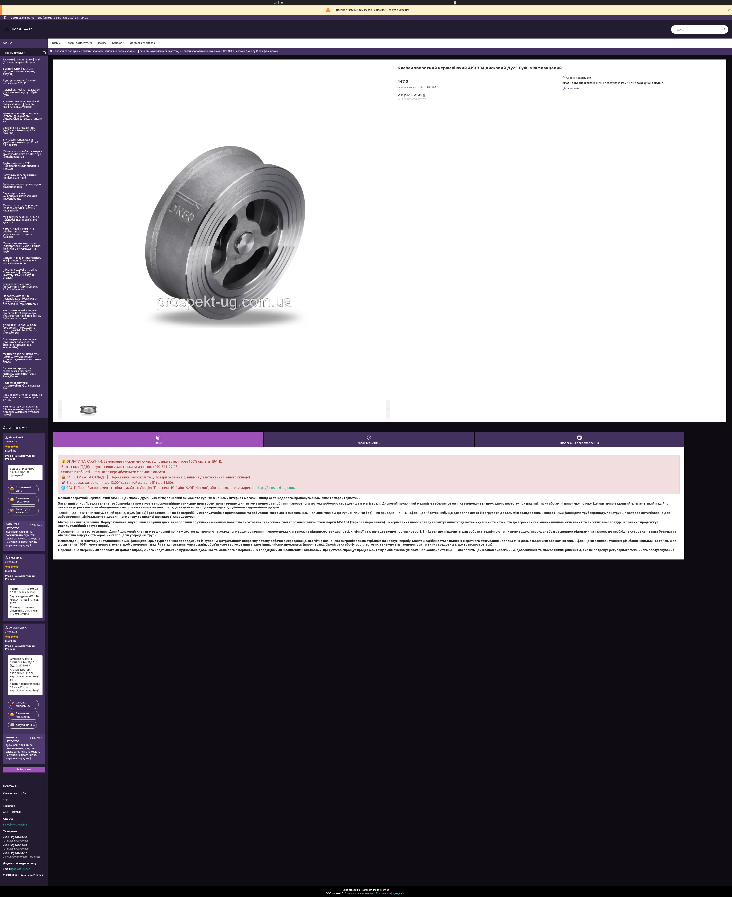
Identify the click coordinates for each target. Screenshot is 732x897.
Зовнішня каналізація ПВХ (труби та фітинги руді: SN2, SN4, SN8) (20, 130)
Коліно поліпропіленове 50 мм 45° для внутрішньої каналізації (25, 687)
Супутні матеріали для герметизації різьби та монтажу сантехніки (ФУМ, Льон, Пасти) (19, 372)
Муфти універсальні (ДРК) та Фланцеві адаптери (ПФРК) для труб (21, 219)
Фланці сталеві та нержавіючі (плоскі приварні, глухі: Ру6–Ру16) (21, 92)
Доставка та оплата (142, 42)
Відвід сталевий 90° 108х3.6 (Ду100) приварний (22, 472)
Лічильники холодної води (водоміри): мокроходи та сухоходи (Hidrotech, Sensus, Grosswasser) (20, 328)
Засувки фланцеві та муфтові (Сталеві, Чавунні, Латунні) (21, 61)
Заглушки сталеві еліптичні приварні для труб (20, 176)
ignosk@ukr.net (20, 868)
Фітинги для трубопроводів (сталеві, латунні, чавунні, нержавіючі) (20, 208)
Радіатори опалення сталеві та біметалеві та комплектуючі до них (22, 397)
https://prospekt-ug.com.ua (277, 487)
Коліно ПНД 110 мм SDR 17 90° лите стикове (24, 590)
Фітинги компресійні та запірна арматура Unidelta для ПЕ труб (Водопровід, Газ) (22, 154)
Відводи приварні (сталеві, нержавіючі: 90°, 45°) (20, 82)
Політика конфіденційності (391, 893)
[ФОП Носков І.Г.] (7, 29)
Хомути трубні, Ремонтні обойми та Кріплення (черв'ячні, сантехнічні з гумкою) (18, 232)
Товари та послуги (77, 42)
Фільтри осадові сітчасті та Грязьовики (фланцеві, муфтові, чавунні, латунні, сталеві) (20, 273)
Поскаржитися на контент (359, 893)
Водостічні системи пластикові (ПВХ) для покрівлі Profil (21, 385)
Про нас (102, 42)
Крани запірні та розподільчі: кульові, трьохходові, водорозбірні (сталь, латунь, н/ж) (22, 117)
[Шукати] (724, 29)
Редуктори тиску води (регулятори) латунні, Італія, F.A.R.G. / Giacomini (20, 287)
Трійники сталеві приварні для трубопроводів (22, 185)
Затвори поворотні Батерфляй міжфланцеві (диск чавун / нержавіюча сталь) (22, 260)
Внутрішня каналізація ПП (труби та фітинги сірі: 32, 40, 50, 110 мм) (21, 142)
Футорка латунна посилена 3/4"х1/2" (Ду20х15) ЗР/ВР (22, 662)
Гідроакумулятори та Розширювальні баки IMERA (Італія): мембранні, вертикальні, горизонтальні (20, 299)
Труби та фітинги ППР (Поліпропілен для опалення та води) (21, 166)
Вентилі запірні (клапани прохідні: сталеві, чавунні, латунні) (19, 71)
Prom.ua (384, 890)
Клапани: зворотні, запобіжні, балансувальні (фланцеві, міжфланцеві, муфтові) (130, 51)
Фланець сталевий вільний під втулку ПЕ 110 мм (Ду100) (24, 610)
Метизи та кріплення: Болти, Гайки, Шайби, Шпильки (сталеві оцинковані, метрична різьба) (22, 357)
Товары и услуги (14, 52)
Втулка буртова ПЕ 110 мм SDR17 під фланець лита (24, 599)
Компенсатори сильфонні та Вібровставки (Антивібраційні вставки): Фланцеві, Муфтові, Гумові (21, 410)
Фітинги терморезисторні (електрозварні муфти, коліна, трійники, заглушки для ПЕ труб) (22, 247)
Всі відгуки (24, 769)
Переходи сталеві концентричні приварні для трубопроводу (20, 196)
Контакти (118, 42)
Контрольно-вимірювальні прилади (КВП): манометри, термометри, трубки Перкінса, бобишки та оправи (22, 314)
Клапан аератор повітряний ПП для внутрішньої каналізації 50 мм (24, 674)
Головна (56, 42)
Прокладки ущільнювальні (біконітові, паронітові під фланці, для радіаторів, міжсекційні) (20, 343)
